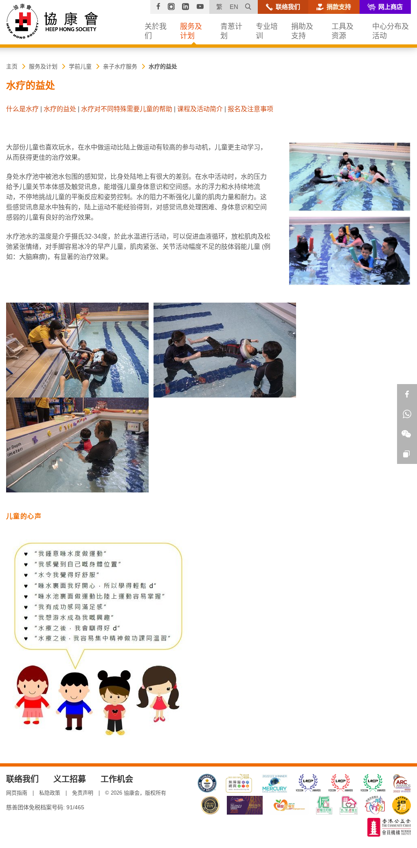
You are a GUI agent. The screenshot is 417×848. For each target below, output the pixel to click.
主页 (12, 66)
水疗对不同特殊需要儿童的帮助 (126, 108)
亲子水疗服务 (120, 66)
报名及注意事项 (250, 108)
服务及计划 (43, 66)
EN (234, 6)
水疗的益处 (163, 66)
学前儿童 (80, 66)
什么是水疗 (22, 108)
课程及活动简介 (200, 108)
